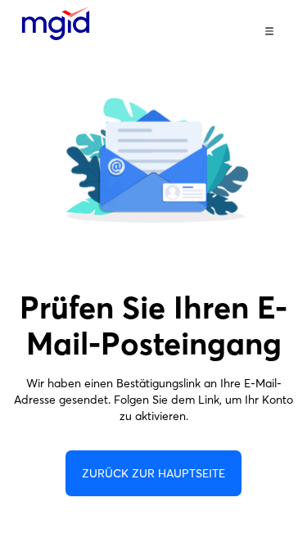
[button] (269, 31)
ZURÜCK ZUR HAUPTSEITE (153, 473)
